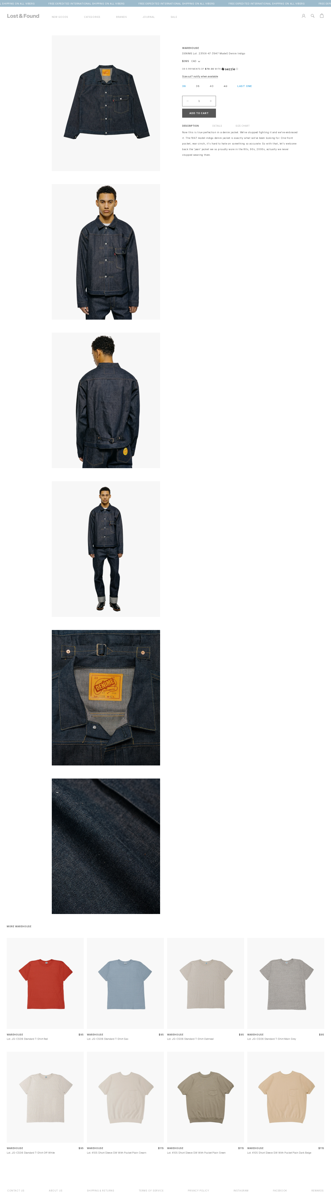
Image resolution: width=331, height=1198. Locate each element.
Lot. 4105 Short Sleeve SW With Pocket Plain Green (196, 1152)
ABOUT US (56, 1190)
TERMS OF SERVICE (151, 1190)
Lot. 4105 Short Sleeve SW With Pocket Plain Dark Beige (279, 1152)
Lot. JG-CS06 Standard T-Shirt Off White (31, 1152)
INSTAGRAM (241, 1190)
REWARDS (317, 1190)
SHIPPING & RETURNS (100, 1190)
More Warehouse (19, 926)
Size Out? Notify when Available (200, 76)
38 (198, 86)
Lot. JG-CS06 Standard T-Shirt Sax (107, 1038)
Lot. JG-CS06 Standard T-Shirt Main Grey (271, 1038)
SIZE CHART (243, 125)
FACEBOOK (280, 1190)
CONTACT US (16, 1190)
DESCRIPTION (190, 125)
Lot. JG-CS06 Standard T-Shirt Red (27, 1038)
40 (212, 86)
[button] (92, 17)
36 (184, 86)
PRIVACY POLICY (198, 1190)
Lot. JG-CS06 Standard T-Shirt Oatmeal (190, 1038)
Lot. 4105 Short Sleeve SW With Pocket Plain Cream (116, 1152)
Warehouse (190, 48)
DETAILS (217, 125)
